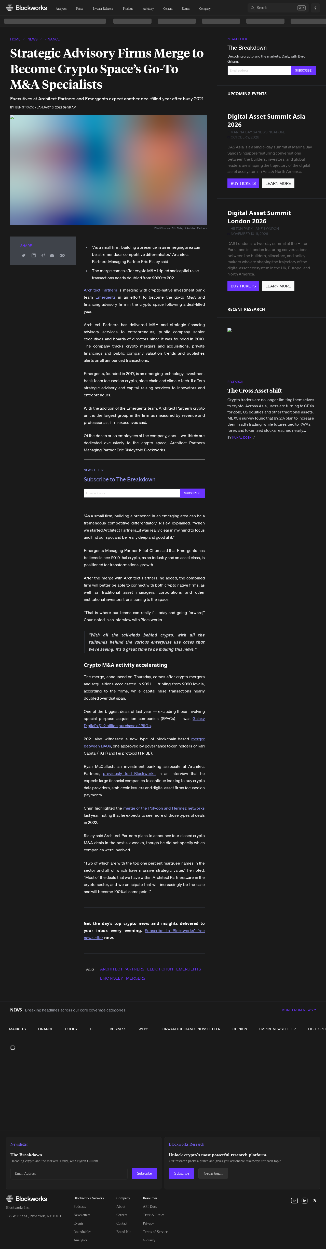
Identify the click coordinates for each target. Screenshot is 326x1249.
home (15, 39)
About (120, 1207)
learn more (278, 183)
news (32, 39)
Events (185, 8)
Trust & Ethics (153, 1215)
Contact (121, 1223)
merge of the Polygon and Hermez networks (164, 808)
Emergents (106, 297)
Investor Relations (103, 8)
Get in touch (213, 1173)
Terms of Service (155, 1232)
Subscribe (144, 1173)
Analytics (61, 8)
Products (128, 8)
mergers (135, 978)
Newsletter (93, 470)
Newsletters (82, 1215)
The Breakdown (247, 47)
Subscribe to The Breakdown (119, 479)
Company (204, 8)
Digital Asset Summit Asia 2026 (266, 120)
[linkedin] (305, 1201)
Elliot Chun (160, 969)
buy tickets (243, 183)
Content (167, 8)
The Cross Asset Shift (254, 390)
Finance (52, 39)
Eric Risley (111, 978)
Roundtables (82, 1232)
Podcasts (80, 1207)
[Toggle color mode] (315, 7)
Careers (121, 1215)
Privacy (148, 1223)
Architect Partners (100, 290)
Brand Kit (123, 1232)
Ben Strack (24, 107)
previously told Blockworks (129, 773)
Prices (79, 8)
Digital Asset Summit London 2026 (259, 217)
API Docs (150, 1207)
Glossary (149, 1240)
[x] (315, 1201)
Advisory (148, 8)
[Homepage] (26, 8)
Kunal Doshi (242, 437)
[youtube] (294, 1201)
